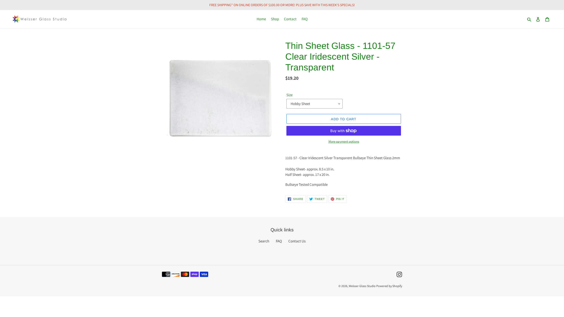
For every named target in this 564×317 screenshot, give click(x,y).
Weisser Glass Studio (362, 286)
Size (289, 94)
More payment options (343, 141)
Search (263, 241)
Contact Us (297, 241)
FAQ (279, 241)
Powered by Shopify (389, 286)
